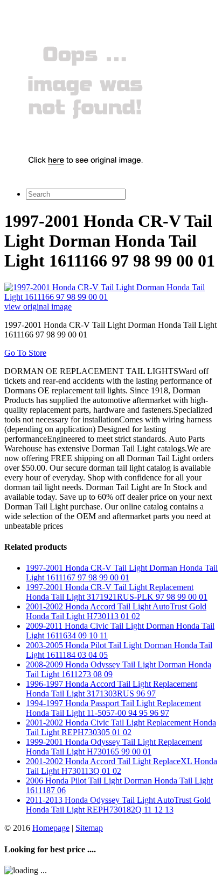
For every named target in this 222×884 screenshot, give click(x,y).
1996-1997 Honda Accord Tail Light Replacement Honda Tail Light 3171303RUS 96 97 (111, 688)
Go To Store (25, 352)
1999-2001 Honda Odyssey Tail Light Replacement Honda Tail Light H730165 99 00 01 (114, 746)
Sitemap (89, 827)
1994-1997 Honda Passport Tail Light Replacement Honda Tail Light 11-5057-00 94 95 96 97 (113, 708)
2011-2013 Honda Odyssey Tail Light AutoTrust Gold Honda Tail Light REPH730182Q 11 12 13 (118, 804)
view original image (38, 306)
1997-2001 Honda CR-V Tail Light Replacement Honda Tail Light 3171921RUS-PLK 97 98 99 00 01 (116, 592)
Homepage (51, 827)
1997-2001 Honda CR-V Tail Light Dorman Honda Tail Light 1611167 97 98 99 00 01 (122, 572)
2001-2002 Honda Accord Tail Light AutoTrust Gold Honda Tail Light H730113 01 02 (116, 611)
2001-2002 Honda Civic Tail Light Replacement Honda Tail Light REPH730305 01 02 (121, 727)
